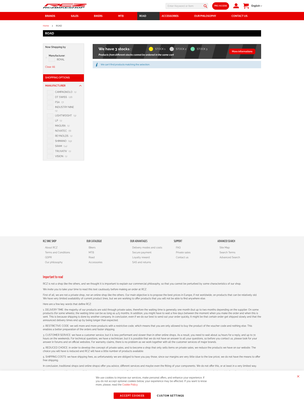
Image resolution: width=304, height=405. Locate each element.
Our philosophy (54, 262)
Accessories (95, 262)
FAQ (178, 247)
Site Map (225, 247)
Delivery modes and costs (147, 247)
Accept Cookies (132, 395)
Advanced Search (230, 257)
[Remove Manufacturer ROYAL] (46, 58)
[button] (256, 6)
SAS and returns (141, 262)
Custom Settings (170, 395)
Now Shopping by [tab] (55, 47)
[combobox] (187, 6)
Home (46, 26)
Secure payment (141, 252)
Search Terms (227, 252)
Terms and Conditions (57, 252)
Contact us (182, 257)
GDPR (48, 257)
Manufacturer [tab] (55, 85)
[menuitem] (80, 16)
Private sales (183, 252)
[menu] (152, 16)
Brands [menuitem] (50, 16)
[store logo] (65, 6)
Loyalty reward (141, 257)
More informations (242, 51)
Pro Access (220, 6)
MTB (91, 252)
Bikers (92, 247)
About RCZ (51, 247)
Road (92, 257)
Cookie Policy (130, 384)
